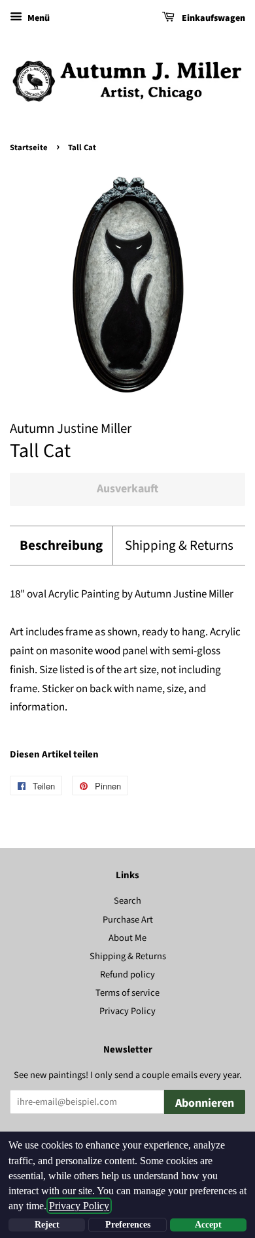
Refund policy (127, 974)
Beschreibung (61, 545)
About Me (127, 938)
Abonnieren (204, 1103)
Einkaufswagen (212, 18)
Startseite (29, 147)
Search (127, 901)
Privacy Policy (127, 1011)
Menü (38, 18)
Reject (47, 1225)
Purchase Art (128, 920)
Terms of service (127, 993)
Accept (208, 1225)
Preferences (127, 1225)
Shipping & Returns (179, 545)
